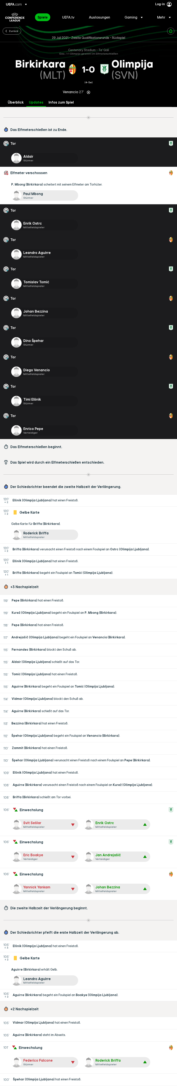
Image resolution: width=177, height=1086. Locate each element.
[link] (43, 17)
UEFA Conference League (14, 17)
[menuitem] (44, 17)
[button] (133, 17)
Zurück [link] (13, 30)
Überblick (16, 102)
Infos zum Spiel (61, 102)
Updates (36, 102)
